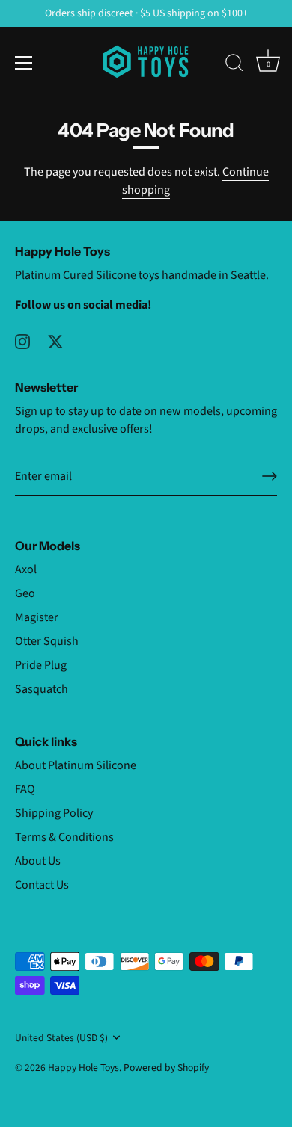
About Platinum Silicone (75, 765)
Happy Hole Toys (83, 1067)
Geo (25, 593)
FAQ (25, 789)
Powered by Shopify (166, 1067)
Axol (26, 569)
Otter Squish (47, 641)
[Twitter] (55, 341)
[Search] (234, 65)
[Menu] (23, 62)
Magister (36, 617)
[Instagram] (22, 341)
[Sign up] (269, 476)
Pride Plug (41, 665)
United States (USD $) (61, 1037)
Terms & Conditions (64, 837)
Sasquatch (41, 689)
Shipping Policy (54, 813)
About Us (38, 861)
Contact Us (42, 885)
